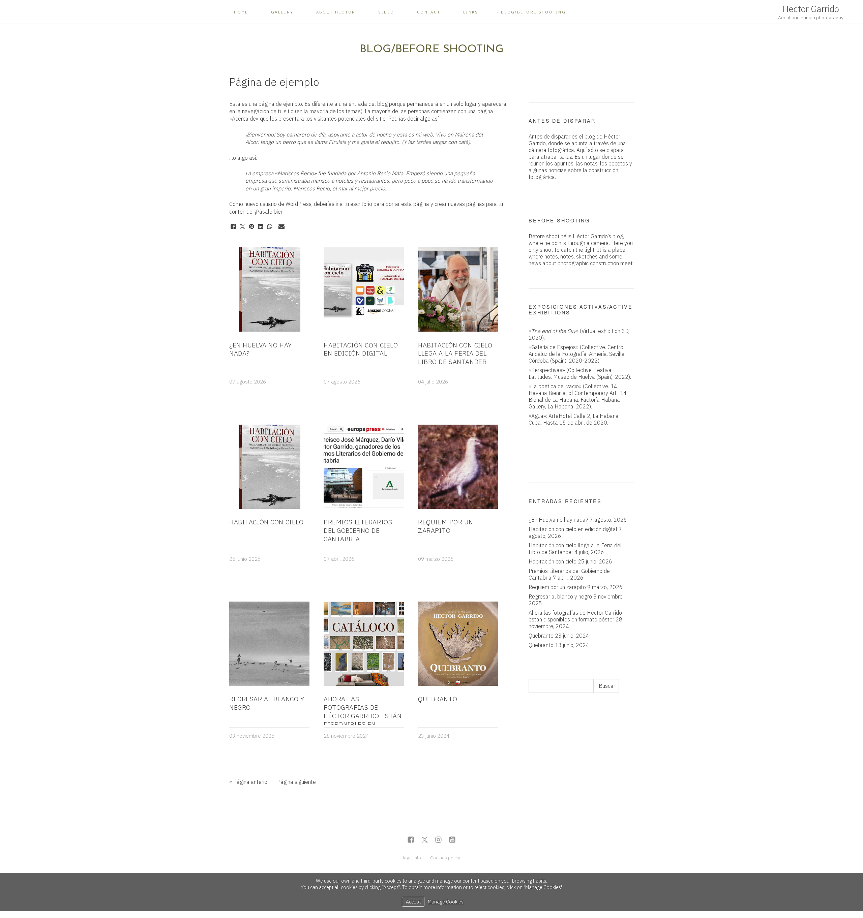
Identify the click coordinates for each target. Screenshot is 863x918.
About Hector (336, 11)
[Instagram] (438, 840)
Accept (413, 901)
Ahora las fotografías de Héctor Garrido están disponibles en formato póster (575, 616)
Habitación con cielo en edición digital (573, 529)
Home (241, 11)
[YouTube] (452, 840)
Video (386, 11)
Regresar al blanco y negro (560, 596)
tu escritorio (358, 204)
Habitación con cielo (552, 561)
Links (470, 11)
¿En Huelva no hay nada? (558, 519)
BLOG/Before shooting (533, 11)
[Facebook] (411, 840)
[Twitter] (424, 840)
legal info (412, 858)
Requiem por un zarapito (557, 587)
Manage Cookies (446, 901)
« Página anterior (249, 781)
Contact (428, 11)
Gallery (282, 11)
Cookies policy (445, 858)
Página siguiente (296, 781)
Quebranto (541, 635)
